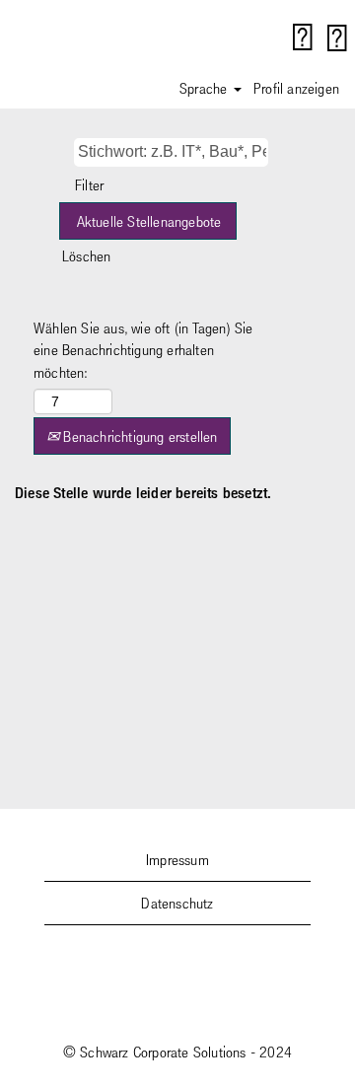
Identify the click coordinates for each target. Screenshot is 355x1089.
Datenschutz (177, 902)
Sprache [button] (205, 88)
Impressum (177, 859)
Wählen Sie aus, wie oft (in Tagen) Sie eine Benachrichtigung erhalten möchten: (143, 350)
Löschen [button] (86, 255)
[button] (337, 38)
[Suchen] (303, 37)
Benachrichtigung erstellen (138, 436)
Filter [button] (89, 184)
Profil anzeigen (296, 88)
